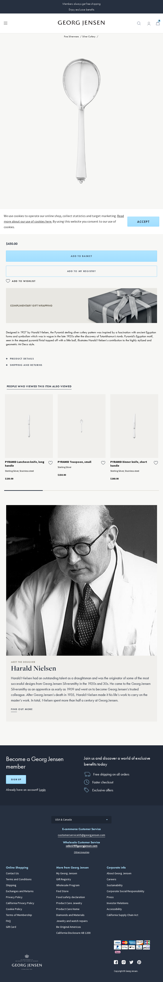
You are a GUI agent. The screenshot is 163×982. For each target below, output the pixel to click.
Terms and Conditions (19, 879)
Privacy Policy (14, 897)
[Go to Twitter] (131, 962)
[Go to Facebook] (116, 962)
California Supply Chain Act (122, 915)
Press (110, 897)
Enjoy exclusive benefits (81, 10)
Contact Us (12, 873)
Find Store (62, 891)
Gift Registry (63, 879)
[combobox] (81, 819)
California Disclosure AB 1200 (73, 933)
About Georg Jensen (119, 873)
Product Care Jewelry (69, 903)
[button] (139, 25)
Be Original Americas (68, 927)
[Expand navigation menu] (6, 23)
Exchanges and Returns (20, 891)
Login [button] (42, 790)
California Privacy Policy (20, 903)
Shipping (11, 885)
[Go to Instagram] (124, 962)
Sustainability (115, 885)
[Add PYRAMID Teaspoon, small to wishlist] (103, 463)
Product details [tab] (22, 358)
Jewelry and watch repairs (72, 921)
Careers (111, 879)
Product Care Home (68, 909)
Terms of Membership (19, 915)
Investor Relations (117, 903)
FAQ (8, 921)
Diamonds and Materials (70, 915)
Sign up (16, 779)
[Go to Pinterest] (139, 962)
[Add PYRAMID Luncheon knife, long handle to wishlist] (50, 463)
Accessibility (114, 909)
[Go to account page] (149, 23)
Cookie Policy (14, 909)
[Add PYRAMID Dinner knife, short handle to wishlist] (156, 463)
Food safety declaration (70, 897)
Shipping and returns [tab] (26, 365)
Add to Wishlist (24, 281)
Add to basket (81, 256)
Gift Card (11, 927)
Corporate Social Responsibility (125, 891)
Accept (143, 222)
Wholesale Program (68, 885)
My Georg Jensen (66, 873)
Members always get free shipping (81, 4)
